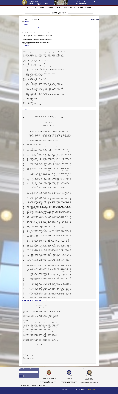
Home (21, 10)
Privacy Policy (86, 390)
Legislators (50, 7)
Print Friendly (95, 19)
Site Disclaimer (78, 390)
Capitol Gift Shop (24, 385)
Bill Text (26, 24)
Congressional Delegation (38, 385)
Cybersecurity (94, 390)
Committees (41, 7)
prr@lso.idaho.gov (49, 382)
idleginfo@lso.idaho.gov (69, 382)
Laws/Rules (59, 7)
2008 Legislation (58, 10)
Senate (28, 7)
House (34, 7)
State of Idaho (81, 1)
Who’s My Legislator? (81, 3)
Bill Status (26, 21)
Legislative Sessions (69, 7)
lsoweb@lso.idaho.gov (93, 382)
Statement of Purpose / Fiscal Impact (32, 27)
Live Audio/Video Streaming (84, 7)
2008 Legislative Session (45, 10)
